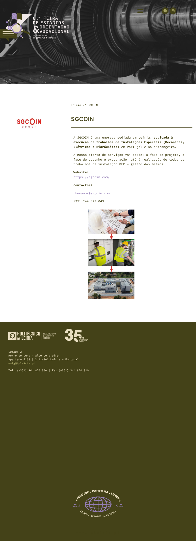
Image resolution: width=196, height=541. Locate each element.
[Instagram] (173, 10)
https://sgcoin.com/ (91, 177)
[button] (140, 10)
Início (76, 105)
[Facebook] (165, 10)
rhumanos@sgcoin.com (91, 193)
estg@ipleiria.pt (21, 363)
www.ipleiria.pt (98, 532)
